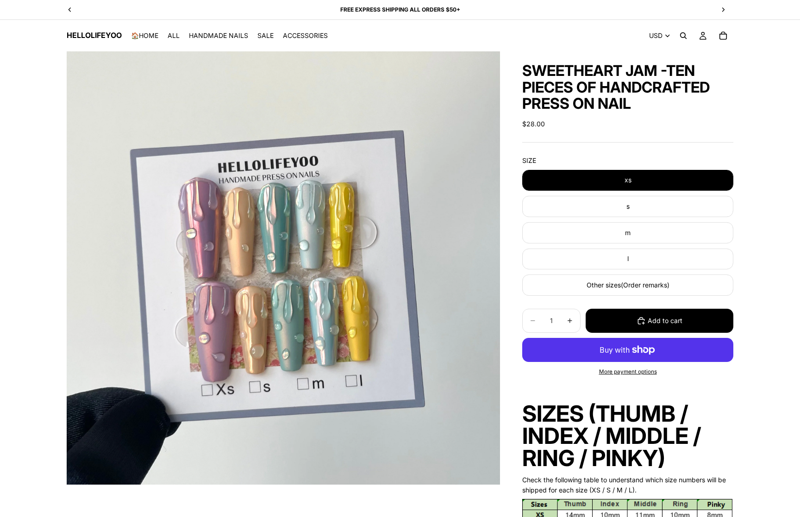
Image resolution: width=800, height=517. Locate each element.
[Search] (683, 35)
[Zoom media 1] (283, 268)
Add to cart (665, 320)
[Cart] (723, 35)
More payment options (628, 371)
